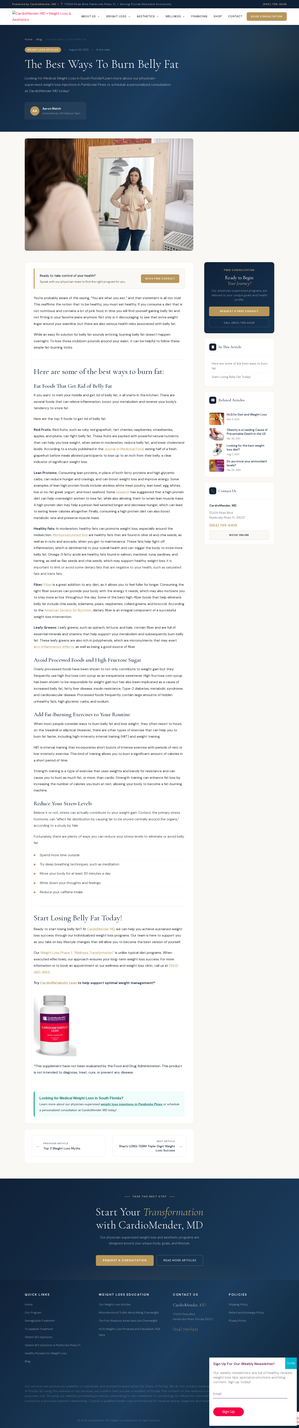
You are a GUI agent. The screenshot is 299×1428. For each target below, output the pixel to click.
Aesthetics (146, 16)
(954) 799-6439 (275, 4)
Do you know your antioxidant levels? (247, 463)
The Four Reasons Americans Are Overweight (128, 1321)
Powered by (34, 4)
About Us (88, 16)
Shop (218, 16)
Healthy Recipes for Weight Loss (46, 1353)
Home (28, 39)
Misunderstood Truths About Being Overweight (129, 1312)
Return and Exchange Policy (246, 1312)
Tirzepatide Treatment (39, 1329)
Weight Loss (116, 16)
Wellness (173, 16)
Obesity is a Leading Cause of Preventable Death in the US (247, 432)
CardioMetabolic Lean (58, 983)
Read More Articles (180, 1260)
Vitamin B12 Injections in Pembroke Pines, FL (53, 1345)
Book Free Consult (160, 278)
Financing (199, 16)
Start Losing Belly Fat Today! (231, 377)
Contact (235, 16)
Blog (39, 39)
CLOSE (291, 1363)
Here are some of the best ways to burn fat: (239, 366)
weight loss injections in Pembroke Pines (131, 1104)
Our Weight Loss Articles (115, 1304)
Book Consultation (266, 16)
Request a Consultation (125, 1260)
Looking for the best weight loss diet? (245, 447)
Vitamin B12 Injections (38, 1337)
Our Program (33, 1312)
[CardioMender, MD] (45, 17)
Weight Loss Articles (42, 49)
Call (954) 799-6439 (239, 322)
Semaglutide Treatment (40, 1321)
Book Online (239, 535)
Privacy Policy (237, 1321)
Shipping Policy (238, 1304)
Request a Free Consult (239, 311)
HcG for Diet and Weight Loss (247, 414)
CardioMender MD (100, 929)
